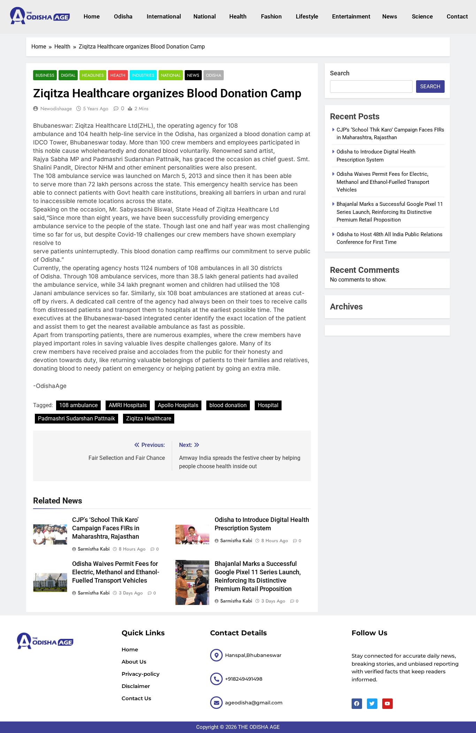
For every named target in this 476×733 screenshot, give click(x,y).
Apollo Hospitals (178, 405)
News (389, 16)
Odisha (123, 16)
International (163, 16)
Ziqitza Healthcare (148, 418)
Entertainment (350, 16)
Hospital (268, 405)
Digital (68, 75)
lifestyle (307, 16)
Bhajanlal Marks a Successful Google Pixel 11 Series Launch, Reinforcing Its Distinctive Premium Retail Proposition (390, 212)
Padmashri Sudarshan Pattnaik (76, 418)
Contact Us (136, 698)
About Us (134, 661)
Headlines (93, 75)
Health (237, 16)
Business (45, 75)
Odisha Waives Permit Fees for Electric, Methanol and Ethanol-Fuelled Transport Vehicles (115, 572)
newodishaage (56, 108)
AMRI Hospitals (128, 405)
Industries (143, 75)
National (204, 16)
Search (340, 73)
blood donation (228, 405)
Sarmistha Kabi (94, 548)
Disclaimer (136, 686)
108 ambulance (78, 405)
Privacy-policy (141, 674)
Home (92, 16)
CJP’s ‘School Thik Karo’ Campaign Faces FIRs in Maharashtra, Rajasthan (105, 528)
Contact (457, 16)
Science (422, 16)
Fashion (271, 16)
